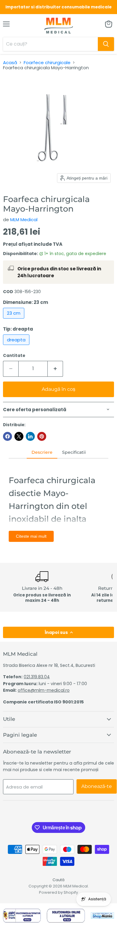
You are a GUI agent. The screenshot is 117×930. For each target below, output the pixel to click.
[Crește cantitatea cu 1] (55, 368)
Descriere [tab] (42, 452)
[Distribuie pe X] (18, 436)
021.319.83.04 (37, 677)
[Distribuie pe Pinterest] (41, 436)
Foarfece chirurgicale (47, 62)
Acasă (10, 62)
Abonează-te (96, 786)
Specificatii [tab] (74, 452)
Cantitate (14, 355)
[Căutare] (106, 44)
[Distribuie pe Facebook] (7, 436)
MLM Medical (24, 219)
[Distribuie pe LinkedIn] (30, 436)
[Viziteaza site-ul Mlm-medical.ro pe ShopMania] (102, 917)
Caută (58, 880)
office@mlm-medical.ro (44, 690)
